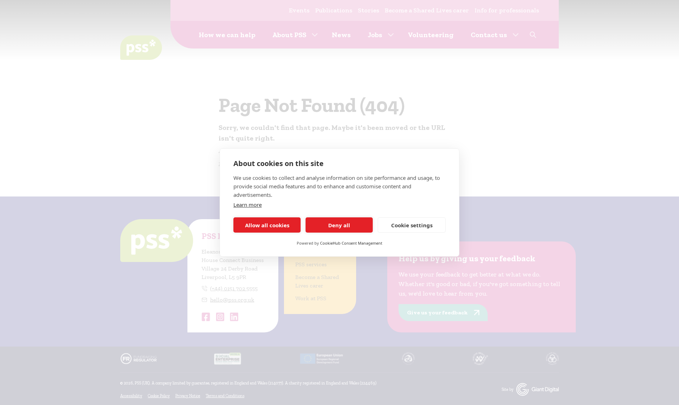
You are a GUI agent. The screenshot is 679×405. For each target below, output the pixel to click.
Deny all (339, 225)
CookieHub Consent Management (351, 243)
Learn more (247, 204)
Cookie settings (412, 225)
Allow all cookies (267, 225)
